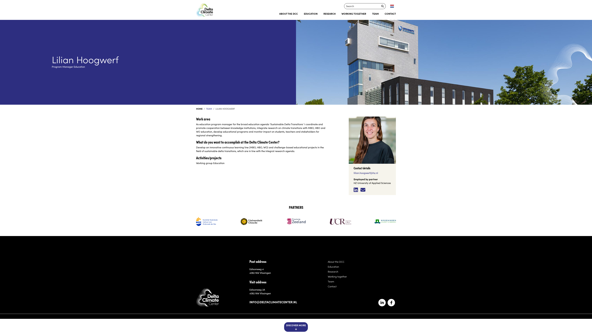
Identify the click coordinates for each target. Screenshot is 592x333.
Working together (353, 13)
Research (329, 13)
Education (311, 13)
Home (199, 108)
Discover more (296, 325)
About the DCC (288, 13)
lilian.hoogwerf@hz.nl (366, 173)
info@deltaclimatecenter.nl (273, 302)
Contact (390, 13)
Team (375, 13)
